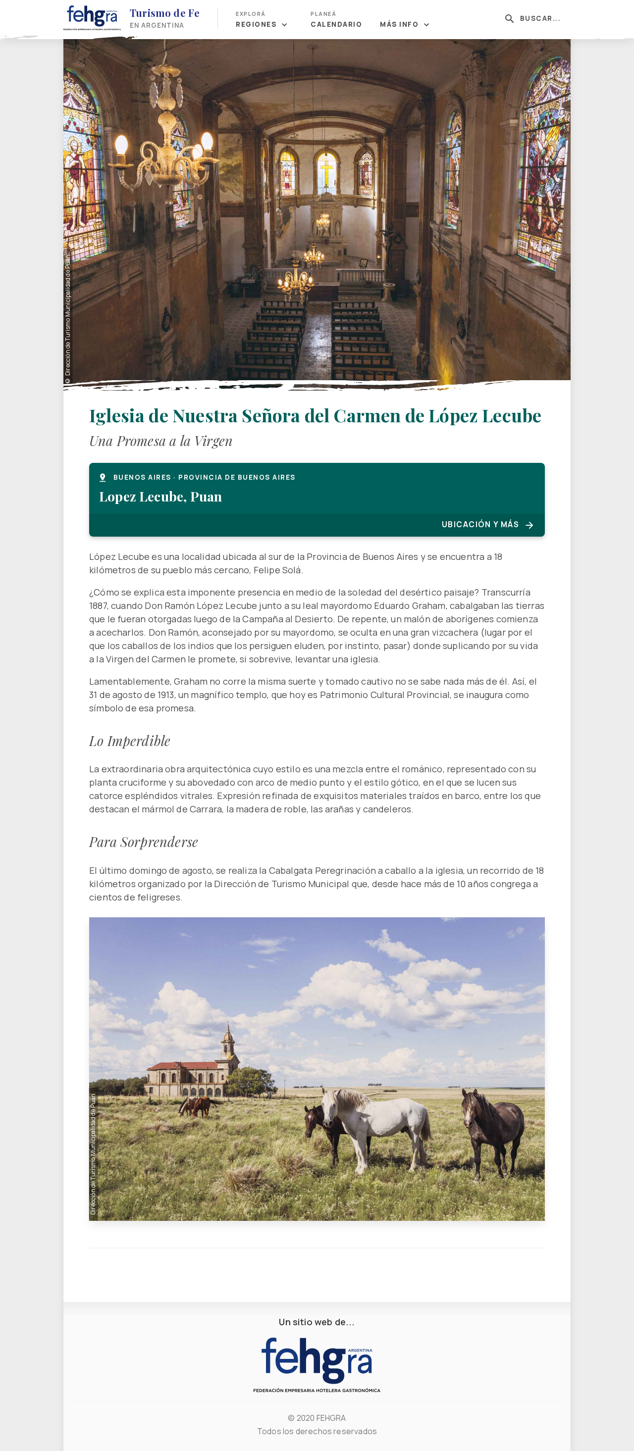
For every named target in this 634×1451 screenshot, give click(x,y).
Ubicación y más (481, 524)
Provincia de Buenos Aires (237, 477)
